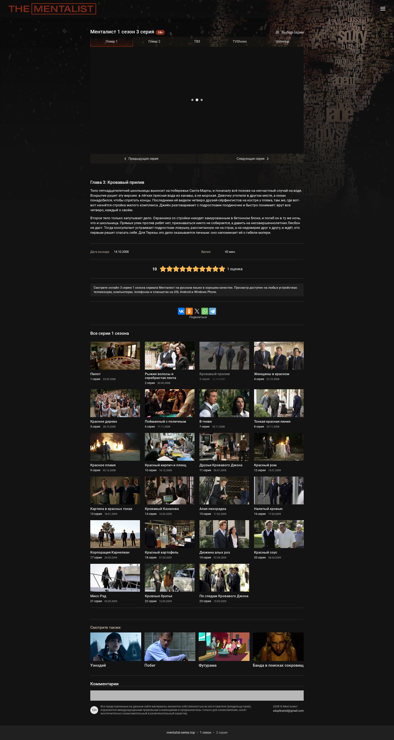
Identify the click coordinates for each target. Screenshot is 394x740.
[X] (197, 311)
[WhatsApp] (204, 311)
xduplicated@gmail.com (288, 710)
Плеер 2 (154, 41)
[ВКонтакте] (181, 311)
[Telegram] (212, 311)
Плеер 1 (112, 41)
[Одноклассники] (189, 311)
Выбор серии (293, 32)
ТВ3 (197, 41)
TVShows (240, 41)
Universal (282, 41)
